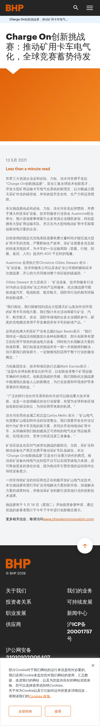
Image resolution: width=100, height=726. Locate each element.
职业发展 (16, 612)
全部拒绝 (25, 711)
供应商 (13, 623)
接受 (58, 711)
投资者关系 (18, 601)
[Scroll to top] (85, 546)
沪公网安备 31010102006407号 (28, 657)
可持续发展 (79, 601)
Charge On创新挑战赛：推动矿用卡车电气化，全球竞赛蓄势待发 (39, 19)
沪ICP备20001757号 (79, 631)
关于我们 (16, 590)
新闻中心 (77, 612)
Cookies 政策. (40, 696)
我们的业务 (79, 590)
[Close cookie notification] (93, 665)
